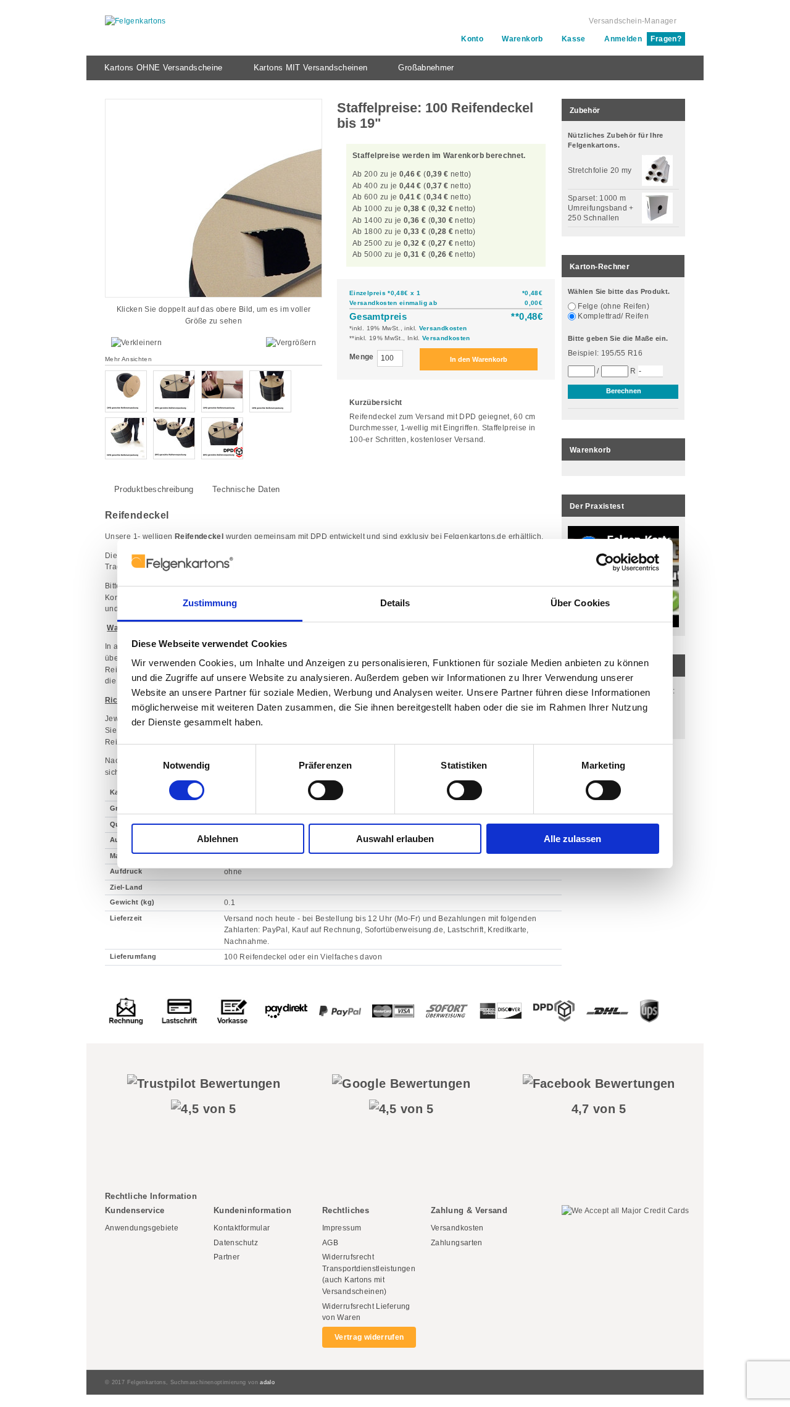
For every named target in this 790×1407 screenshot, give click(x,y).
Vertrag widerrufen (369, 1337)
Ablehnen (217, 838)
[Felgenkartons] (135, 21)
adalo (267, 1382)
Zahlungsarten (457, 1242)
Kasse (574, 39)
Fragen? (666, 39)
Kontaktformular (242, 1228)
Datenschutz (236, 1242)
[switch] (325, 790)
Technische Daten (246, 489)
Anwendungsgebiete (141, 1228)
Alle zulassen (572, 838)
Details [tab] (395, 603)
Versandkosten (443, 328)
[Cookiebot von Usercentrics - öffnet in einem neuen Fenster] (605, 562)
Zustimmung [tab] (210, 603)
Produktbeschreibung (154, 489)
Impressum (341, 1228)
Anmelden (623, 39)
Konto (472, 39)
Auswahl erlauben (395, 838)
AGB (330, 1242)
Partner (227, 1257)
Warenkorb (522, 39)
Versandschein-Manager (632, 21)
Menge (361, 357)
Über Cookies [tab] (580, 603)
